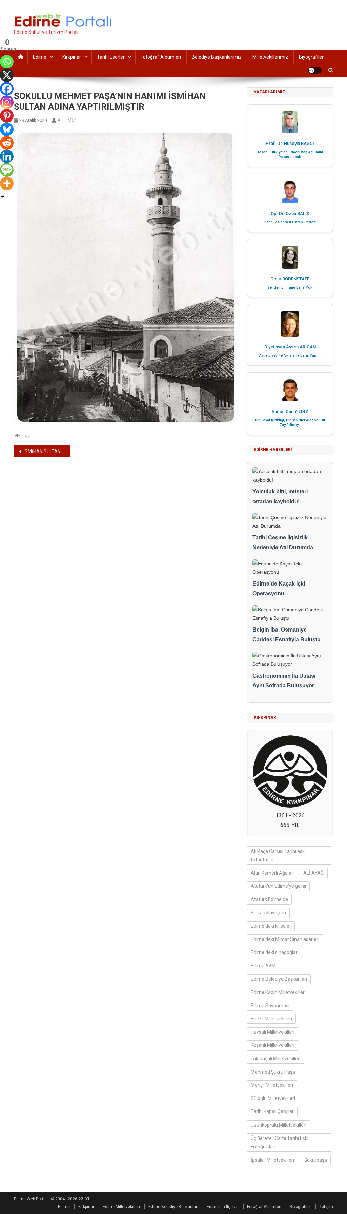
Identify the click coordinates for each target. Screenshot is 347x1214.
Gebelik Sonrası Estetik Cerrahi (290, 222)
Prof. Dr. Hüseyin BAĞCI (290, 143)
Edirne (39, 57)
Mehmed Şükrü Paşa (273, 1072)
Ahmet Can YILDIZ (289, 411)
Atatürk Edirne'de (269, 899)
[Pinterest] (7, 116)
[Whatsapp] (7, 61)
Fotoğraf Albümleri (161, 57)
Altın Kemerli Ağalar (272, 873)
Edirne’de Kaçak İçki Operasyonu (278, 588)
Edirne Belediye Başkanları (279, 979)
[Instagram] (7, 102)
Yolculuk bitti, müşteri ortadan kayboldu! (280, 496)
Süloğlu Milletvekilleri (273, 1098)
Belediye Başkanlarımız (217, 57)
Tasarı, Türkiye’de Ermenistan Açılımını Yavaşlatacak (290, 154)
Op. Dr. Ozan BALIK (290, 213)
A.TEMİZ (67, 120)
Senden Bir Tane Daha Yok (289, 287)
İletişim (326, 1206)
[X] (7, 75)
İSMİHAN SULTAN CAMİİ (46, 451)
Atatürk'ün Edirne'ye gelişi (278, 886)
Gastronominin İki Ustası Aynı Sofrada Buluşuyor (283, 680)
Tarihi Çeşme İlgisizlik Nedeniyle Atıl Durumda (282, 542)
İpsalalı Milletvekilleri (272, 1160)
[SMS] (7, 170)
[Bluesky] (7, 129)
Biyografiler (311, 57)
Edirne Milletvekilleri (121, 1206)
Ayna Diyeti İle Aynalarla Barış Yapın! (290, 355)
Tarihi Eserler (111, 57)
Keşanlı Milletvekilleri (272, 1045)
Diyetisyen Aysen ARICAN (290, 346)
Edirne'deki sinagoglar (274, 952)
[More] (7, 183)
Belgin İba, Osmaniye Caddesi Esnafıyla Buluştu (286, 634)
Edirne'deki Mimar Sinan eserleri (285, 939)
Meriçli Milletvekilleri (272, 1085)
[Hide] (2, 196)
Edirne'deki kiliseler (271, 926)
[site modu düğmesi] (315, 70)
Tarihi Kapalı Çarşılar (272, 1111)
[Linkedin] (7, 156)
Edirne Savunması (270, 1005)
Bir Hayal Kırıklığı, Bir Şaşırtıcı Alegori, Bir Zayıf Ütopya (290, 422)
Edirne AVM (263, 965)
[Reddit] (7, 143)
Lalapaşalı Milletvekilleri (276, 1058)
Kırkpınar (71, 57)
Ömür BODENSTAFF (289, 278)
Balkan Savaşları (268, 912)
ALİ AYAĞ (313, 873)
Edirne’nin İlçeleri (223, 1206)
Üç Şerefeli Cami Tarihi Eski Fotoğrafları (279, 1142)
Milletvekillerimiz (270, 57)
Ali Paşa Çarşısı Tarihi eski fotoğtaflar (278, 855)
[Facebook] (7, 88)
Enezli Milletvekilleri (271, 1018)
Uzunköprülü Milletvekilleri (278, 1125)
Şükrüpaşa (315, 1160)
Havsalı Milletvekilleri (272, 1032)
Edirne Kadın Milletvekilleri (278, 992)
